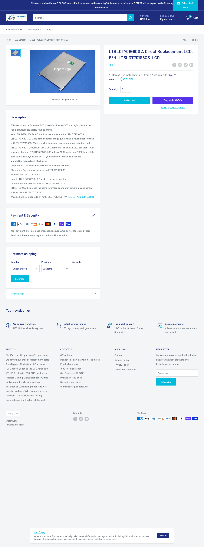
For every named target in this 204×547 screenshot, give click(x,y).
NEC (111, 65)
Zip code (76, 261)
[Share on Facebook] (174, 64)
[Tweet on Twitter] (186, 64)
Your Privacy (39, 532)
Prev (184, 39)
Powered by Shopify (15, 424)
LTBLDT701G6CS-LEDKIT (81, 196)
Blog (48, 29)
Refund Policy (17, 293)
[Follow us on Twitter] (81, 419)
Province (46, 261)
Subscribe (166, 381)
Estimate (19, 278)
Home (8, 39)
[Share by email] (191, 64)
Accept (163, 535)
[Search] (130, 17)
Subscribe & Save (188, 5)
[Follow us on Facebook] (75, 419)
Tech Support (34, 29)
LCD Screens (20, 39)
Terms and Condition (125, 369)
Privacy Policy (122, 364)
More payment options (173, 107)
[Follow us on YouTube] (87, 419)
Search (118, 354)
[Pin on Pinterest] (180, 64)
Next (193, 39)
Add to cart (129, 100)
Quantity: (114, 89)
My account (166, 19)
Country (15, 261)
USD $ (10, 413)
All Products (12, 29)
